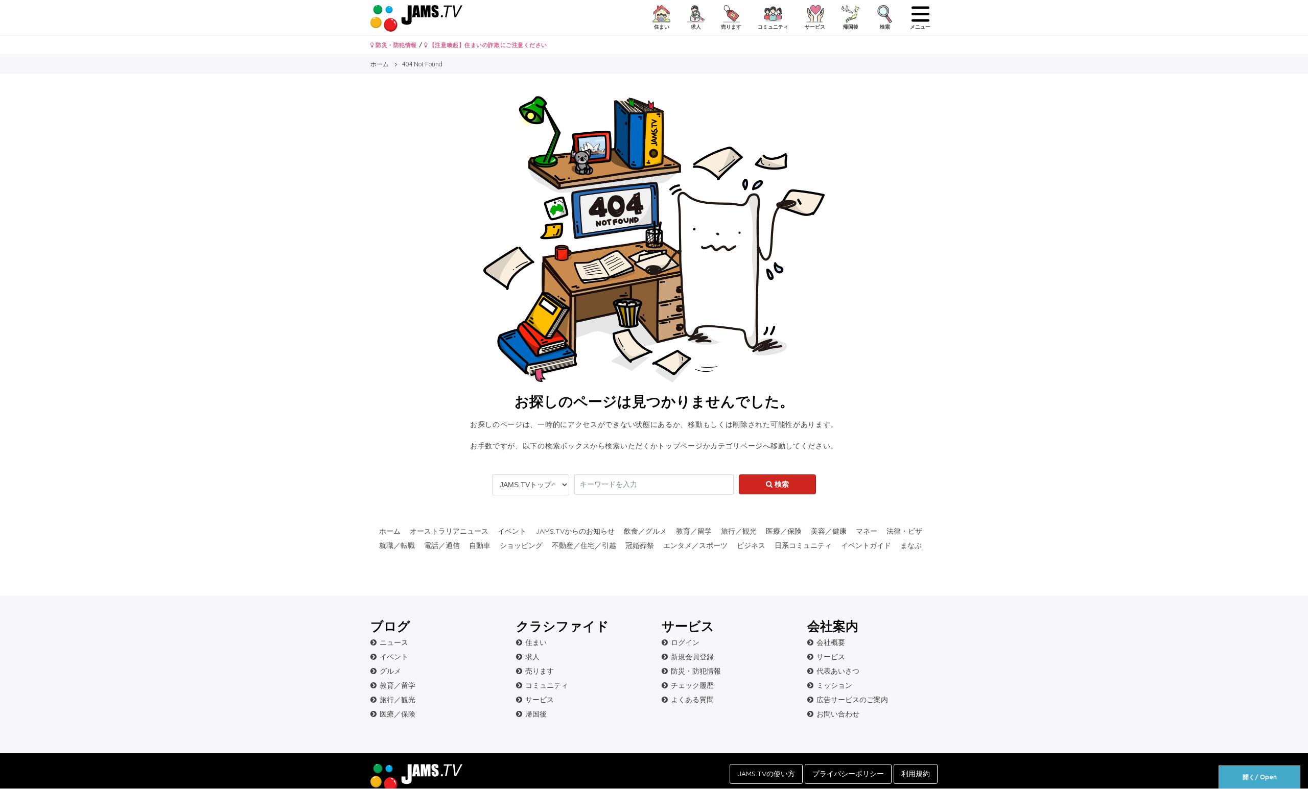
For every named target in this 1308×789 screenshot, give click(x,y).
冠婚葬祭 (639, 545)
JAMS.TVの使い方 (766, 773)
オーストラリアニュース (449, 531)
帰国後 (536, 714)
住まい (536, 642)
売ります (539, 671)
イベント (512, 531)
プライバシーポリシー (848, 773)
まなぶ (911, 545)
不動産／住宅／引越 (584, 545)
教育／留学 (694, 531)
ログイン (685, 642)
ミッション (834, 685)
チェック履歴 (692, 685)
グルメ (390, 671)
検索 (781, 484)
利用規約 (915, 773)
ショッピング (521, 545)
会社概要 (830, 642)
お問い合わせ (837, 714)
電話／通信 (442, 545)
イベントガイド (866, 545)
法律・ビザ (904, 531)
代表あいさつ (837, 671)
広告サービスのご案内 (852, 699)
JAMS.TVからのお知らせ (575, 531)
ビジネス (751, 545)
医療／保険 (784, 531)
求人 (532, 656)
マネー (866, 531)
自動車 (480, 545)
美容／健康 (829, 531)
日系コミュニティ (803, 545)
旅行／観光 (739, 531)
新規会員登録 (692, 656)
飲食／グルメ (645, 531)
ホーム (390, 531)
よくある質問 (692, 699)
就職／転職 (397, 545)
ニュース (394, 642)
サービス (539, 699)
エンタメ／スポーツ (695, 545)
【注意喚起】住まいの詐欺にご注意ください (487, 45)
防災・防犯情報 (395, 45)
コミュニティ (546, 685)
